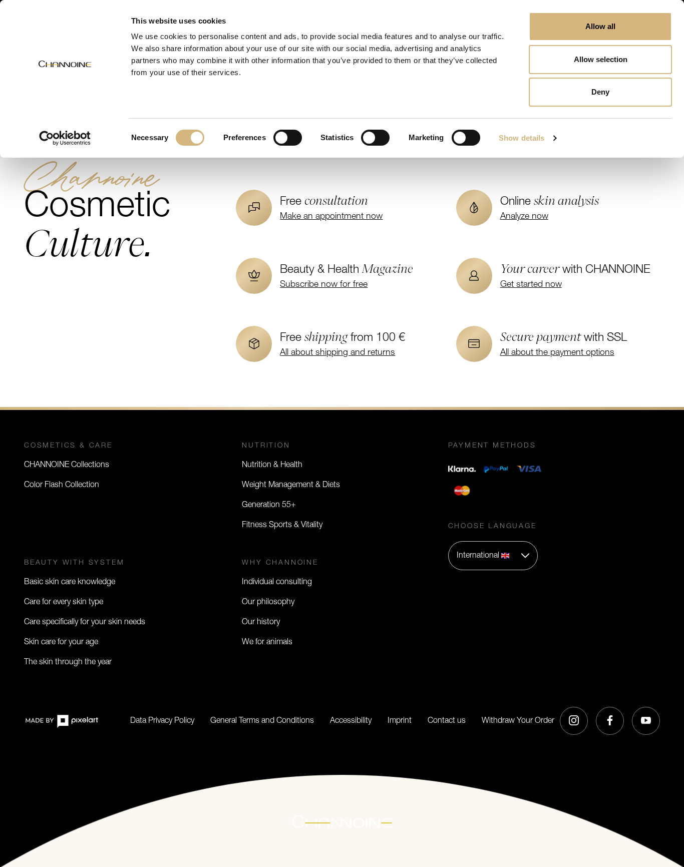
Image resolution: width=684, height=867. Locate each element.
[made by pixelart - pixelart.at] (61, 721)
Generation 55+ (269, 505)
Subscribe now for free (324, 284)
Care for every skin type (63, 602)
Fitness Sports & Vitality (282, 525)
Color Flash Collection (61, 485)
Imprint (400, 721)
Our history (261, 622)
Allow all (600, 26)
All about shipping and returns (337, 352)
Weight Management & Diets (291, 485)
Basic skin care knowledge (69, 582)
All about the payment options (557, 352)
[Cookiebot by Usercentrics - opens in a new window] (65, 138)
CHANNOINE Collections (66, 465)
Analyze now (524, 216)
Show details (521, 138)
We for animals (267, 642)
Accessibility (351, 721)
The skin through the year (68, 662)
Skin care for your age (61, 642)
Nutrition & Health (272, 465)
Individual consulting (277, 582)
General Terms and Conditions (262, 721)
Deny (600, 92)
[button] (493, 555)
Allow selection (600, 59)
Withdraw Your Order (518, 721)
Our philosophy (268, 602)
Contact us (447, 721)
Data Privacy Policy (162, 721)
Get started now (531, 284)
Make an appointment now (331, 216)
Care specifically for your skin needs (84, 622)
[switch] (287, 138)
